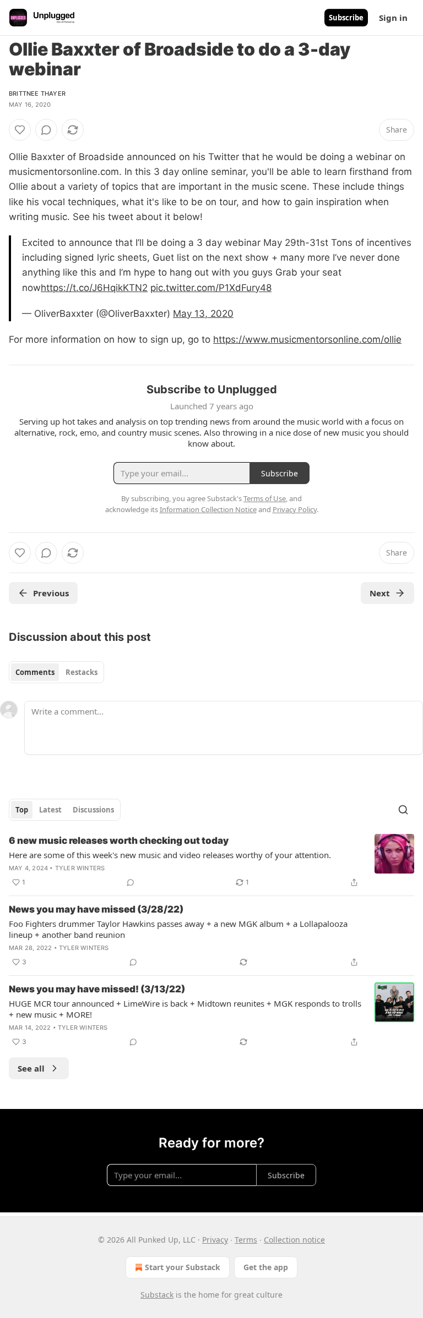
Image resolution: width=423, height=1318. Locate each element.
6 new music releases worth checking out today (119, 840)
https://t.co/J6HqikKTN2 (94, 287)
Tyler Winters (80, 868)
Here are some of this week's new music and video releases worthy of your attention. (170, 854)
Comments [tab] (35, 672)
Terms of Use (264, 498)
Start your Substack (182, 1267)
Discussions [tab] (93, 810)
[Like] (20, 130)
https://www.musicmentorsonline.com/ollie (307, 339)
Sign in (393, 17)
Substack (156, 1294)
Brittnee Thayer (37, 93)
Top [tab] (21, 810)
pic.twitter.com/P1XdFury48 (211, 287)
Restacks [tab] (81, 672)
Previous (51, 592)
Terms (246, 1239)
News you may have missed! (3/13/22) (97, 989)
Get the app (265, 1267)
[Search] (403, 810)
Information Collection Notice (208, 509)
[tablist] (56, 672)
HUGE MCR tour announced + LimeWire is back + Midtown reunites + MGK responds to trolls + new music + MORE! (185, 1009)
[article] (211, 861)
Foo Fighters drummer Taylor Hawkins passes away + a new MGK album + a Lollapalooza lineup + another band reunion (178, 929)
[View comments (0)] (46, 130)
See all (31, 1068)
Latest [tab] (50, 810)
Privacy (215, 1239)
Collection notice (294, 1239)
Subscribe (346, 18)
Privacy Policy (295, 509)
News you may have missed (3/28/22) (96, 909)
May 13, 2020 (203, 313)
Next (380, 592)
